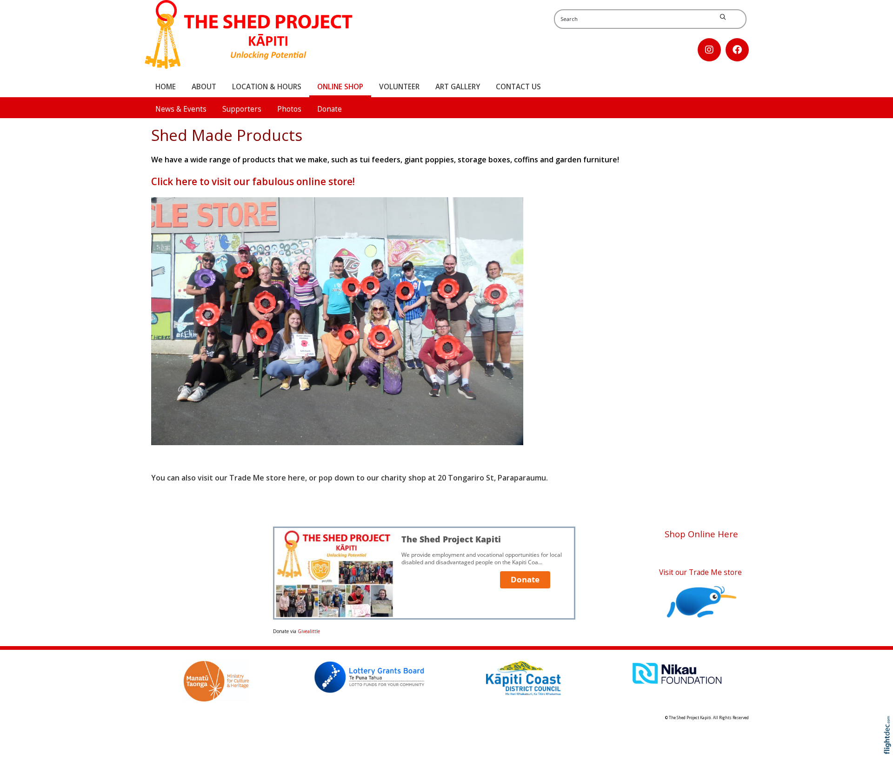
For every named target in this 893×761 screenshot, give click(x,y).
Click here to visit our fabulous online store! (253, 181)
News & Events (181, 109)
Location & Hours (266, 87)
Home (165, 87)
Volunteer (399, 87)
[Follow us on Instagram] (709, 49)
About (204, 87)
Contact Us (518, 87)
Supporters (241, 109)
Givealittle (309, 631)
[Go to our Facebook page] (737, 49)
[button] (889, 748)
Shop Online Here (701, 534)
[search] (722, 17)
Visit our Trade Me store (701, 572)
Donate (329, 109)
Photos (289, 109)
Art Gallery (457, 87)
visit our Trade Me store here (251, 478)
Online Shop (340, 87)
